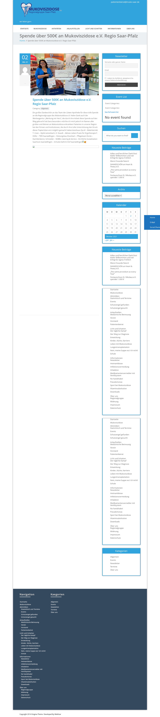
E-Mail (152, 222)
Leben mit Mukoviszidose (121, 344)
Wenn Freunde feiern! (119, 161)
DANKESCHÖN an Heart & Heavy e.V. (121, 165)
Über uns (130, 29)
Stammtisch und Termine (120, 298)
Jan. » (112, 240)
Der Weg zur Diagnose (119, 334)
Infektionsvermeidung (119, 367)
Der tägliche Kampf (118, 331)
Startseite (24, 29)
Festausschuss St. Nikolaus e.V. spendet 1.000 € (123, 176)
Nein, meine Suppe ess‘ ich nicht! (124, 350)
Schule (113, 354)
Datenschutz (115, 408)
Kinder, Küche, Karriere (120, 341)
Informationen (114, 29)
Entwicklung (115, 337)
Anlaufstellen (73, 29)
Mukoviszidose (40, 29)
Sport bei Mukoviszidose (120, 385)
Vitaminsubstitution (118, 388)
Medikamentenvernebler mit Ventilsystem (122, 374)
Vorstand (114, 321)
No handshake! (116, 379)
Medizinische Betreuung (120, 314)
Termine (113, 567)
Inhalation (114, 370)
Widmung (114, 401)
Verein (113, 318)
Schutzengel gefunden (119, 305)
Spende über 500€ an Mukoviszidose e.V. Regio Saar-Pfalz (62, 102)
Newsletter (115, 360)
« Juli (107, 240)
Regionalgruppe (117, 398)
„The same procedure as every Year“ (123, 171)
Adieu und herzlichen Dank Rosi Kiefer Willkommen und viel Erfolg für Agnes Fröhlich (123, 155)
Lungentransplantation (119, 347)
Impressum (115, 405)
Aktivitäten (56, 29)
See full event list (112, 112)
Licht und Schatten (93, 29)
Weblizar (58, 714)
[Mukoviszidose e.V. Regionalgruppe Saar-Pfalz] (41, 9)
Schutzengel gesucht (119, 308)
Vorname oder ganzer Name (115, 62)
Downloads (115, 392)
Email (107, 70)
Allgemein (45, 108)
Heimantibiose (116, 363)
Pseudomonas (116, 382)
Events (113, 301)
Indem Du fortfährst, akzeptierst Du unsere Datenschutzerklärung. (119, 79)
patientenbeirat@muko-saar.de (125, 2)
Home (22, 40)
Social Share (155, 227)
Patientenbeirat (116, 324)
